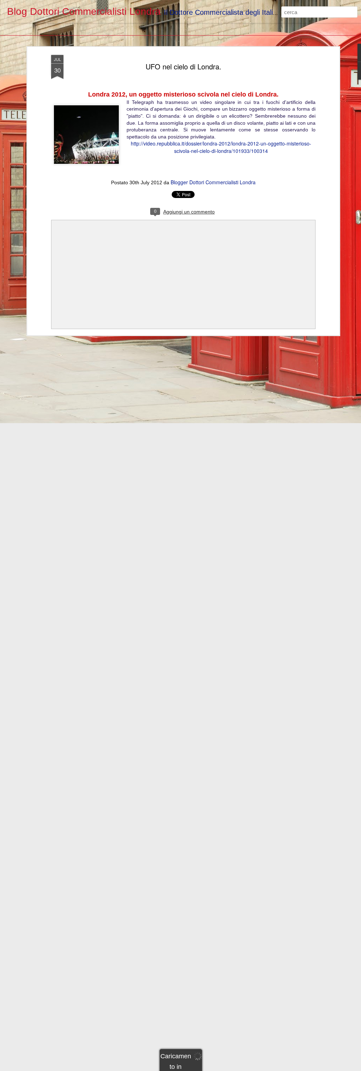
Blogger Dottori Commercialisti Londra (213, 182)
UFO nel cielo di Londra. (183, 66)
